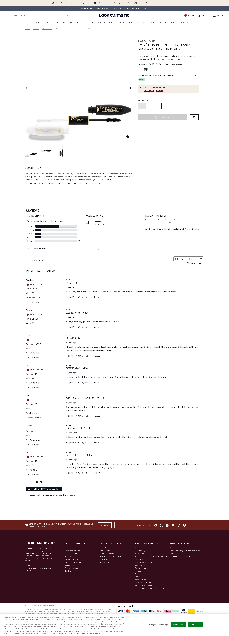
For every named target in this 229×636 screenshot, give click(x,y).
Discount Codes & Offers (145, 562)
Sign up (104, 525)
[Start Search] (66, 15)
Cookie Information (108, 554)
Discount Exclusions (73, 554)
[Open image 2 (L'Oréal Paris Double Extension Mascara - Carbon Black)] (46, 151)
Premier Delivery (71, 568)
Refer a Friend (140, 580)
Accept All (195, 625)
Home (27, 29)
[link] (203, 15)
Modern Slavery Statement (110, 557)
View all (195, 75)
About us (138, 548)
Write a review (162, 64)
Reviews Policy (105, 562)
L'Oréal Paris (47, 29)
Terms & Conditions (108, 548)
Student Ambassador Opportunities (149, 588)
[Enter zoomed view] (128, 137)
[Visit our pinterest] (184, 525)
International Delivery (73, 562)
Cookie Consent (31, 566)
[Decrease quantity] (142, 106)
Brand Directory (141, 554)
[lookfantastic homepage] (114, 15)
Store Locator (175, 548)
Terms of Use (95, 633)
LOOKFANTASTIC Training (180, 557)
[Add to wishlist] (194, 117)
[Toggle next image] (130, 88)
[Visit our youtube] (173, 525)
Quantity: (143, 101)
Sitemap (138, 577)
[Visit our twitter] (161, 525)
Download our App (72, 551)
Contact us (69, 565)
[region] (114, 625)
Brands (36, 29)
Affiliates (138, 571)
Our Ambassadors (142, 568)
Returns (68, 557)
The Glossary (140, 551)
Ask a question (177, 64)
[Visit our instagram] (167, 525)
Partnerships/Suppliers (144, 574)
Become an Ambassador (145, 585)
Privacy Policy (105, 551)
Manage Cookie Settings (158, 625)
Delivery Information (73, 559)
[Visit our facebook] (156, 525)
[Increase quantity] (158, 106)
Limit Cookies (178, 625)
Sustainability (105, 559)
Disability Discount (142, 565)
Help (67, 548)
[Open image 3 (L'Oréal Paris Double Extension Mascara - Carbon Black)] (61, 151)
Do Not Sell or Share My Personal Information (38, 569)
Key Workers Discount (143, 582)
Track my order (71, 571)
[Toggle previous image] (26, 88)
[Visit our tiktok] (179, 525)
